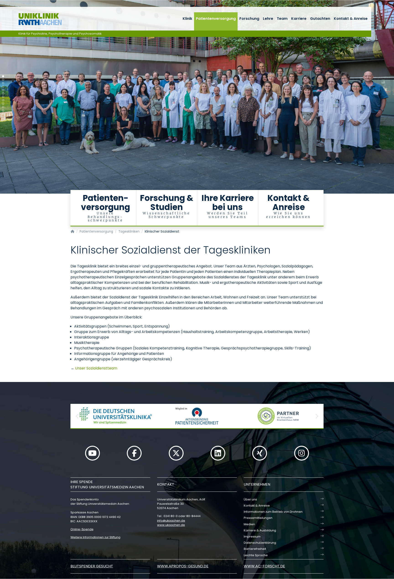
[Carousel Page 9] (3, 104)
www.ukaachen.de (171, 525)
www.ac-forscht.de (264, 566)
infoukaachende (171, 521)
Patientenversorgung (216, 18)
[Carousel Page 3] (3, 83)
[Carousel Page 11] (3, 111)
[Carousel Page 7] (3, 97)
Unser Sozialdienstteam (96, 368)
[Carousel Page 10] (3, 107)
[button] (77, 416)
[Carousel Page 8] (3, 100)
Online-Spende (81, 529)
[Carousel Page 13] (3, 117)
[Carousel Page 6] (3, 93)
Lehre (268, 18)
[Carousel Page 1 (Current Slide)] (3, 76)
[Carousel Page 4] (3, 87)
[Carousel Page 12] (3, 114)
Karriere (298, 18)
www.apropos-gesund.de (182, 566)
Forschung (249, 18)
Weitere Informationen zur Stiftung (95, 537)
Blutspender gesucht (91, 566)
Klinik (187, 18)
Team (282, 18)
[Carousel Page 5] (3, 90)
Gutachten (320, 18)
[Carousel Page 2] (3, 80)
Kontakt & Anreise (351, 18)
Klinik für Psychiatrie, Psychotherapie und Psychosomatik (60, 33)
